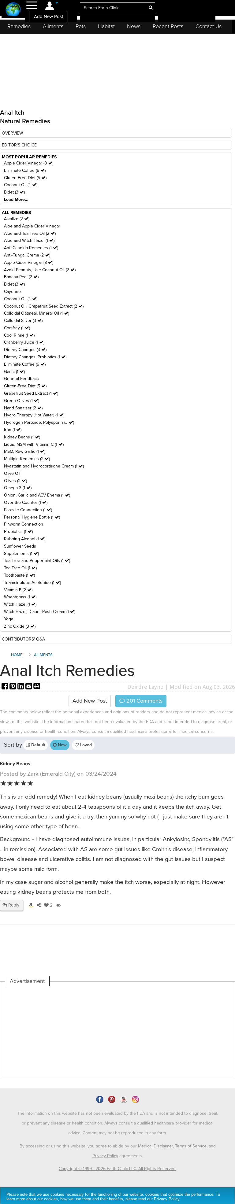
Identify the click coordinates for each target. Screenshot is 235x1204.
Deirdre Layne (145, 687)
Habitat (106, 26)
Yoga (8, 619)
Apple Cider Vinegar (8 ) (28, 163)
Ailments (53, 26)
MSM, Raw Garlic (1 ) (24, 451)
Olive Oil (12, 473)
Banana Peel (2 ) (21, 276)
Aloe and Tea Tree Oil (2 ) (30, 233)
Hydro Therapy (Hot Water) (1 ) (34, 415)
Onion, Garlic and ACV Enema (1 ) (37, 495)
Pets (81, 26)
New (62, 745)
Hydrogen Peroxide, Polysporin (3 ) (39, 422)
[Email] (29, 687)
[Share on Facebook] (5, 687)
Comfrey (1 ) (17, 328)
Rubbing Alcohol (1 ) (24, 538)
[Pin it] (13, 687)
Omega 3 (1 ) (18, 487)
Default (37, 745)
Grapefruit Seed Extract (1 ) (31, 393)
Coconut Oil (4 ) (20, 184)
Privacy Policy (105, 1155)
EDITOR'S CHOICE (19, 145)
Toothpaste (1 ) (19, 575)
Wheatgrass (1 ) (20, 597)
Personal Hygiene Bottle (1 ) (32, 517)
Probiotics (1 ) (18, 531)
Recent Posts (168, 26)
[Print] (36, 687)
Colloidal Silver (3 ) (23, 320)
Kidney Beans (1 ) (22, 437)
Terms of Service (191, 1146)
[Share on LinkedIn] (21, 687)
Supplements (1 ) (21, 553)
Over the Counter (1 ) (25, 502)
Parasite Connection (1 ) (28, 509)
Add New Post (48, 16)
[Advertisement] (116, 1032)
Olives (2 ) (15, 480)
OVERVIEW (12, 133)
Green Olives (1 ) (21, 400)
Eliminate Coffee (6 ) (25, 170)
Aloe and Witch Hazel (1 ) (29, 240)
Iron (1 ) (12, 429)
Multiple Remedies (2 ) (27, 458)
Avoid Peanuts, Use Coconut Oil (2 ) (40, 269)
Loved (85, 745)
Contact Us (209, 26)
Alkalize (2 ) (16, 218)
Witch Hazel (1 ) (20, 604)
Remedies (19, 26)
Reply (13, 905)
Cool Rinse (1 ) (19, 335)
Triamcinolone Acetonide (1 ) (32, 582)
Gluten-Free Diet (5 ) (25, 177)
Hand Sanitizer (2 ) (23, 408)
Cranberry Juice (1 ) (24, 342)
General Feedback (21, 378)
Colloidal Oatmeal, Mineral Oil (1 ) (36, 313)
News (133, 26)
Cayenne (12, 291)
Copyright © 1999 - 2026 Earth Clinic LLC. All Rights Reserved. (118, 1168)
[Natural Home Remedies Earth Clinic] (13, 10)
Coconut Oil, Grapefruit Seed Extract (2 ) (44, 306)
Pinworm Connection (23, 524)
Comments (143, 700)
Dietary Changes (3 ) (25, 349)
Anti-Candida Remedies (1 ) (31, 247)
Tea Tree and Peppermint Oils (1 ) (37, 560)
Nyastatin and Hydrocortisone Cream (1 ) (44, 466)
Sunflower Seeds (20, 546)
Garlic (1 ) (14, 371)
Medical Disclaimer (155, 1146)
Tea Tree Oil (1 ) (20, 568)
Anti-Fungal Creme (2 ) (27, 255)
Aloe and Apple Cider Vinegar (32, 226)
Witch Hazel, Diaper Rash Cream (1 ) (39, 611)
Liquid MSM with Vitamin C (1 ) (34, 444)
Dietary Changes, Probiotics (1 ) (35, 357)
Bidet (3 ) (14, 192)
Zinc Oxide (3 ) (19, 626)
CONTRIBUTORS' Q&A (23, 639)
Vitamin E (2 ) (18, 590)
